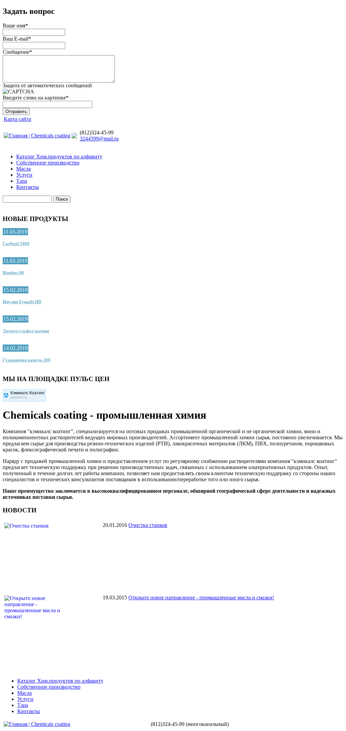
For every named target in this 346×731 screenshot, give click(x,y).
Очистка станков (147, 525)
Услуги (24, 175)
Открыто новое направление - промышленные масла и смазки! (201, 597)
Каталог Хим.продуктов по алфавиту (59, 156)
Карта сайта (17, 119)
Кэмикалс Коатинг (27, 393)
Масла (23, 169)
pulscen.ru (18, 397)
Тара (21, 181)
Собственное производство (47, 162)
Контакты (27, 187)
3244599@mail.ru (99, 138)
